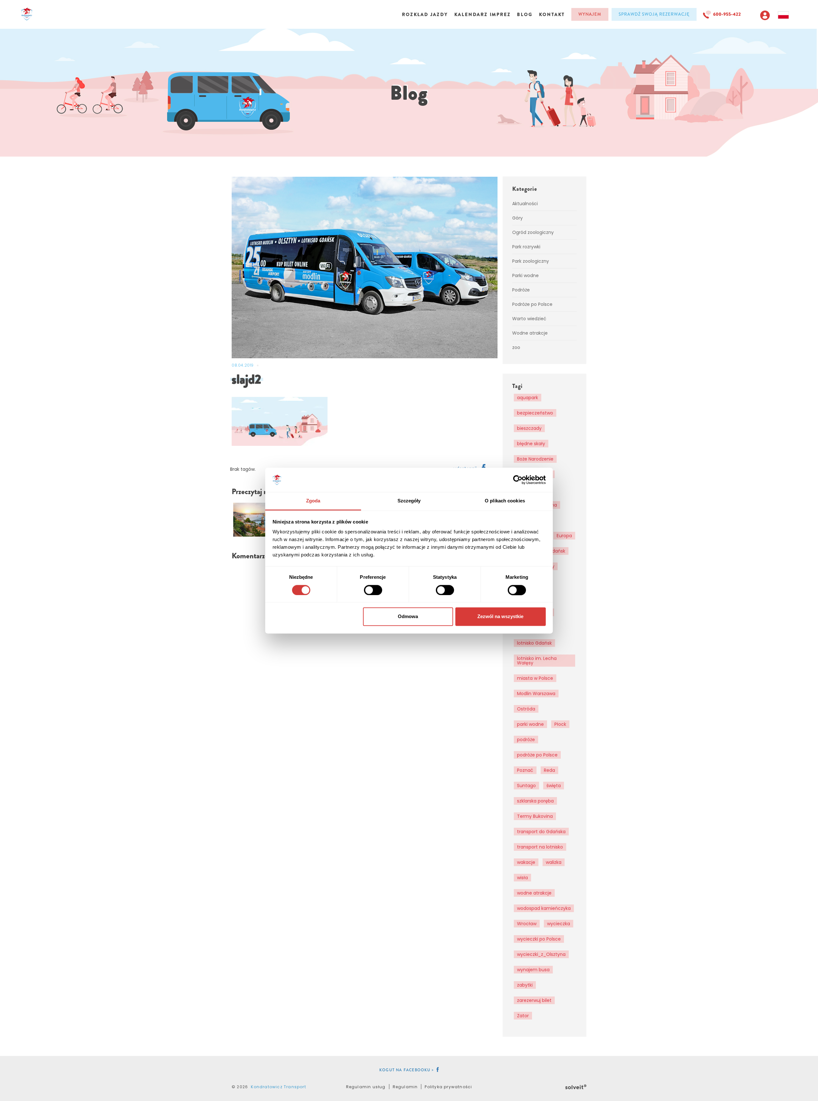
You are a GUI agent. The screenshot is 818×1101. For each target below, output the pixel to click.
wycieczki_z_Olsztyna (541, 954)
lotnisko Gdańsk (534, 643)
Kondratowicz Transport (278, 1086)
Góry (517, 218)
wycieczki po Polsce (539, 939)
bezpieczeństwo (535, 413)
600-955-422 (727, 14)
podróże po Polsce (537, 755)
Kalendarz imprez (482, 14)
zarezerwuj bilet (534, 1000)
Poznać (525, 770)
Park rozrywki (526, 247)
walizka (553, 862)
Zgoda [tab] (313, 501)
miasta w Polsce (535, 678)
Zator (523, 1015)
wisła (522, 877)
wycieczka (558, 923)
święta (553, 785)
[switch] (373, 590)
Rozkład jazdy (425, 14)
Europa (564, 535)
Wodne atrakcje (530, 333)
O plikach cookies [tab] (505, 501)
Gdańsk (557, 551)
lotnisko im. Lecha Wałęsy (537, 660)
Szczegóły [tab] (409, 501)
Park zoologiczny (530, 261)
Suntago (526, 785)
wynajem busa (533, 969)
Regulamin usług (366, 1086)
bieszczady (529, 428)
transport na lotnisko (540, 847)
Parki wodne (525, 275)
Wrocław (526, 923)
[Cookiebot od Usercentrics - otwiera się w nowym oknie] (518, 480)
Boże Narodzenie (535, 459)
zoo (516, 347)
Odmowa (408, 616)
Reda (549, 770)
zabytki (525, 985)
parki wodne (530, 724)
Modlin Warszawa (536, 693)
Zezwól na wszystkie (500, 616)
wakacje (526, 862)
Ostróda (526, 709)
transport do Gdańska (541, 831)
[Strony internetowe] (575, 1086)
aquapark (527, 397)
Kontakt (552, 14)
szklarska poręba (535, 801)
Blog (524, 14)
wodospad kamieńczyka (544, 908)
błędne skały (531, 443)
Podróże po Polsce (532, 304)
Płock (560, 724)
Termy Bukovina (535, 816)
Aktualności (525, 203)
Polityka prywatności (448, 1086)
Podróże (521, 290)
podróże (526, 739)
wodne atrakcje (534, 893)
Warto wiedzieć (529, 318)
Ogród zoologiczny (533, 232)
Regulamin (405, 1086)
